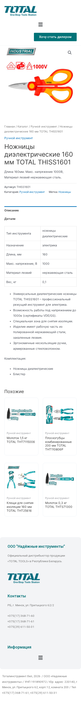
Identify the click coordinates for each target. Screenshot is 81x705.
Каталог (22, 126)
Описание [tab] (11, 210)
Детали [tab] (9, 218)
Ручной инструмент (44, 126)
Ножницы (65, 192)
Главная (9, 126)
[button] (55, 37)
